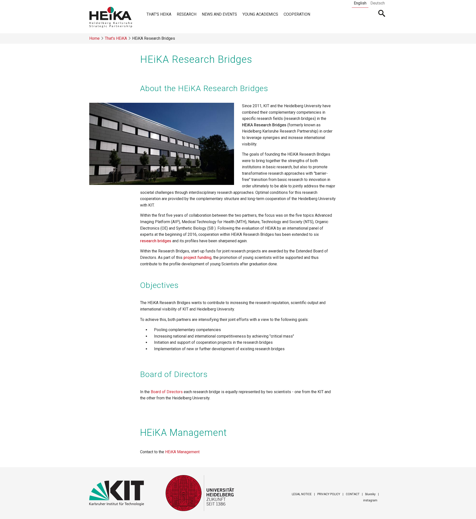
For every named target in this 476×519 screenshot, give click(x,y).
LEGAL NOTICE (302, 494)
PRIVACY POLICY (328, 494)
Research (186, 14)
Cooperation (297, 14)
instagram (370, 500)
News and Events (219, 14)
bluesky (370, 494)
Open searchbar (382, 14)
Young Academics (260, 14)
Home (94, 38)
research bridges (155, 241)
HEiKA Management (182, 452)
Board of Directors (167, 391)
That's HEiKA (159, 14)
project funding (197, 257)
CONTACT (352, 494)
